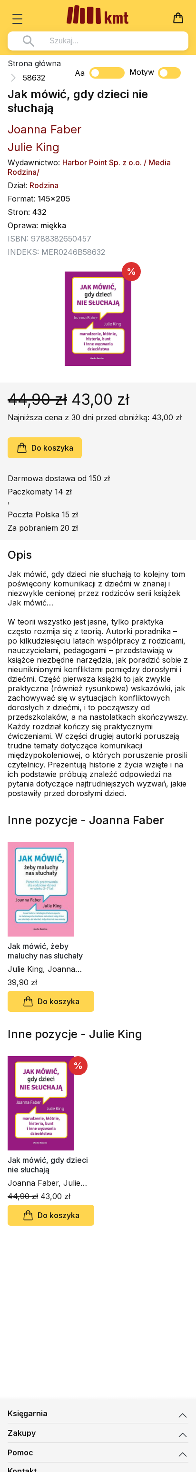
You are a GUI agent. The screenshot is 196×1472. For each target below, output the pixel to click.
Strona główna (34, 63)
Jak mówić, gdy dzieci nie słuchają (48, 1164)
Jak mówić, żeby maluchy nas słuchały (45, 950)
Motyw (141, 72)
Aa (80, 73)
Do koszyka (52, 448)
